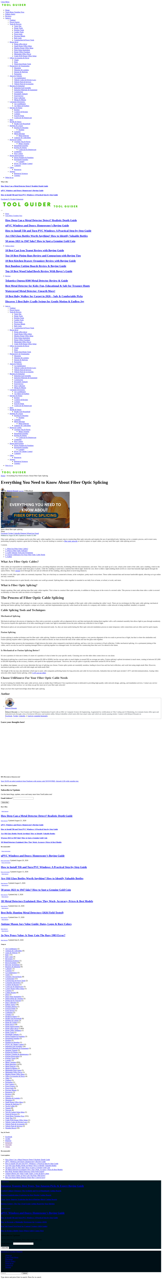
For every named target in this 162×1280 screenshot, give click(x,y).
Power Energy (15, 22)
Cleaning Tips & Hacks (22, 142)
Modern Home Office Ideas (23, 48)
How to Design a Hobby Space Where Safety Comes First (22, 1231)
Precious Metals (19, 36)
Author (8, 557)
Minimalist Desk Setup (13, 1070)
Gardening (17, 152)
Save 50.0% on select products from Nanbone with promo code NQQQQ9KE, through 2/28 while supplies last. (40, 781)
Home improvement (17, 156)
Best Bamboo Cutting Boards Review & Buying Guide (35, 266)
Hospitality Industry (21, 94)
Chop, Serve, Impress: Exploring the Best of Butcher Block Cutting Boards (29, 1199)
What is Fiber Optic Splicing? (16, 551)
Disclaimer (9, 1259)
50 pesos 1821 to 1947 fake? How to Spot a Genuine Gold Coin (40, 241)
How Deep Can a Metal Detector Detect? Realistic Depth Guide (24, 186)
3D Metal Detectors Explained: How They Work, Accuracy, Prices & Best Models (31, 842)
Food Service (18, 96)
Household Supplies (21, 146)
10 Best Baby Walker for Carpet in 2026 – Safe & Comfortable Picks (44, 296)
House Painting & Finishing (24, 158)
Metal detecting (19, 134)
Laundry (21, 162)
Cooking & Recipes (21, 112)
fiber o (66, 541)
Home (7, 10)
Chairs (16, 60)
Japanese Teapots (11, 1050)
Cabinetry (17, 165)
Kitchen (17, 110)
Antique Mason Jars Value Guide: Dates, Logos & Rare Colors (36, 924)
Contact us (9, 1265)
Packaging (17, 74)
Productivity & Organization (19, 66)
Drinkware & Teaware (13, 1000)
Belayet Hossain (12, 491)
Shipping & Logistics (21, 70)
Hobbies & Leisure (16, 126)
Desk (16, 62)
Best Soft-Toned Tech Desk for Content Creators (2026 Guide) (24, 1226)
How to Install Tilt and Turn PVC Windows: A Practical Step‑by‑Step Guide (29, 195)
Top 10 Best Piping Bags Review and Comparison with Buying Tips (43, 255)
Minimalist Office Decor (22, 54)
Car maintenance (20, 78)
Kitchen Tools (19, 30)
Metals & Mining (20, 100)
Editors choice (10, 14)
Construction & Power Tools (24, 40)
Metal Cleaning (24, 144)
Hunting (21, 130)
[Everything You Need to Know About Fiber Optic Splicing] (35, 527)
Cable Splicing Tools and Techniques (19, 553)
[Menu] (2, 210)
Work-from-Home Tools (22, 64)
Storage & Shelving (21, 72)
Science (12, 171)
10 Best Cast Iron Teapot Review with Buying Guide (34, 250)
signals (17, 571)
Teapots (8, 1108)
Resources (17, 169)
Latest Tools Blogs (11, 1257)
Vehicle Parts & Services (22, 82)
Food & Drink (19, 116)
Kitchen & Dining (16, 108)
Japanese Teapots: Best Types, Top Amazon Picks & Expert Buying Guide (42, 1185)
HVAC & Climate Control (23, 163)
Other (12, 167)
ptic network (73, 541)
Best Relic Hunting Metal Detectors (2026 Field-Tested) (32, 912)
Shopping (17, 68)
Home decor (14, 42)
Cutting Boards (10, 993)
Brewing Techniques (12, 965)
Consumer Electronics (17, 102)
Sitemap (8, 1267)
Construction (18, 92)
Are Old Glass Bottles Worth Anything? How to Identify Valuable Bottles (46, 235)
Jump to (8, 18)
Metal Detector (24, 136)
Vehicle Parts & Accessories (24, 84)
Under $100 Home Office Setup (25, 56)
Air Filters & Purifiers (21, 106)
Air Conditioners (20, 104)
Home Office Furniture (22, 52)
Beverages (9, 959)
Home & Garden (15, 140)
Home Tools (18, 28)
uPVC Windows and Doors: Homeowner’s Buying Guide (22, 191)
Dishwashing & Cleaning (14, 998)
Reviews (8, 16)
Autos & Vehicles (16, 76)
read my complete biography (38, 716)
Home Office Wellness (13, 1030)
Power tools (18, 34)
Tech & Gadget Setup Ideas (14, 1112)
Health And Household (22, 124)
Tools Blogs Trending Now (14, 12)
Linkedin (22, 716)
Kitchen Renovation (12, 1056)
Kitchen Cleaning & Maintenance (17, 1054)
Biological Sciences (21, 173)
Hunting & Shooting (21, 128)
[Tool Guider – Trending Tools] (40, 208)
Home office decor (20, 44)
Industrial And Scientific (22, 88)
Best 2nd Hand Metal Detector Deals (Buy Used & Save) (25, 1177)
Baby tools (18, 38)
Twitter (15, 716)
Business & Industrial (17, 86)
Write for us (9, 177)
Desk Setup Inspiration (22, 50)
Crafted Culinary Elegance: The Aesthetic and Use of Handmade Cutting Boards (31, 1191)
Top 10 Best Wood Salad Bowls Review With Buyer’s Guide (38, 271)
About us (8, 1255)
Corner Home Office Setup (14, 989)
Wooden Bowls (10, 1128)
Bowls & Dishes (11, 963)
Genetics (17, 175)
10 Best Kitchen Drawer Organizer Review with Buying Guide (40, 260)
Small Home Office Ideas (23, 46)
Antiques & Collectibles (22, 138)
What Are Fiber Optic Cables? (16, 549)
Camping (17, 132)
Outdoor (13, 20)
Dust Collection (19, 98)
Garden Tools (19, 32)
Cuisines (17, 114)
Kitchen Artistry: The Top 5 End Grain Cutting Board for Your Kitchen (28, 1204)
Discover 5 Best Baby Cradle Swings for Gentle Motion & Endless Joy (44, 301)
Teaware (8, 1110)
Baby (11, 120)
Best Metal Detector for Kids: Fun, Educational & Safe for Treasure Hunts (47, 285)
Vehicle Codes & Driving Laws (25, 80)
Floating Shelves (11, 1006)
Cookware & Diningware (23, 118)
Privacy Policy (10, 1261)
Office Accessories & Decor (19, 58)
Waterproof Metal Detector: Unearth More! (30, 291)
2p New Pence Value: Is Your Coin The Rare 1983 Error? (33, 935)
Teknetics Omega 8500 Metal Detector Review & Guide (36, 280)
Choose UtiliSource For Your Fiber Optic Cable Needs (25, 555)
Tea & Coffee (10, 1106)
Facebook (8, 716)
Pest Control (18, 154)
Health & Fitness (15, 122)
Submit (25, 1273)
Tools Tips (17, 26)
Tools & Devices (15, 24)
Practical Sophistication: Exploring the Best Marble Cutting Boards (26, 1195)
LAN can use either (39, 673)
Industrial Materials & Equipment (25, 90)
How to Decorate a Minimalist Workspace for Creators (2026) (24, 1222)
